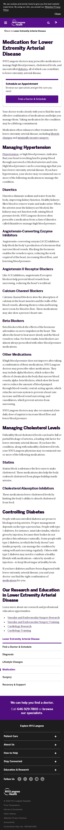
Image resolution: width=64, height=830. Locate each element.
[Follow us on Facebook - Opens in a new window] (19, 779)
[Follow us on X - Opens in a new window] (25, 779)
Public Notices (10, 814)
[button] (58, 14)
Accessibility (9, 822)
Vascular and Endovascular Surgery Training (33, 622)
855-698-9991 (30, 827)
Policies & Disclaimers (13, 809)
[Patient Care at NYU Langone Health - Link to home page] (18, 22)
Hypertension (10, 154)
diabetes (23, 69)
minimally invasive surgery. (33, 138)
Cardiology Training (19, 630)
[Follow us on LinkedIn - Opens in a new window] (42, 779)
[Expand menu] (55, 736)
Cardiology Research (20, 626)
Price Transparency (12, 805)
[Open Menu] (5, 22)
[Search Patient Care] (48, 22)
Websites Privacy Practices (15, 818)
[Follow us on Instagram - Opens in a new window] (31, 779)
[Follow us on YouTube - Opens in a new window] (37, 779)
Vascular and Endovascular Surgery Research (34, 617)
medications (9, 580)
